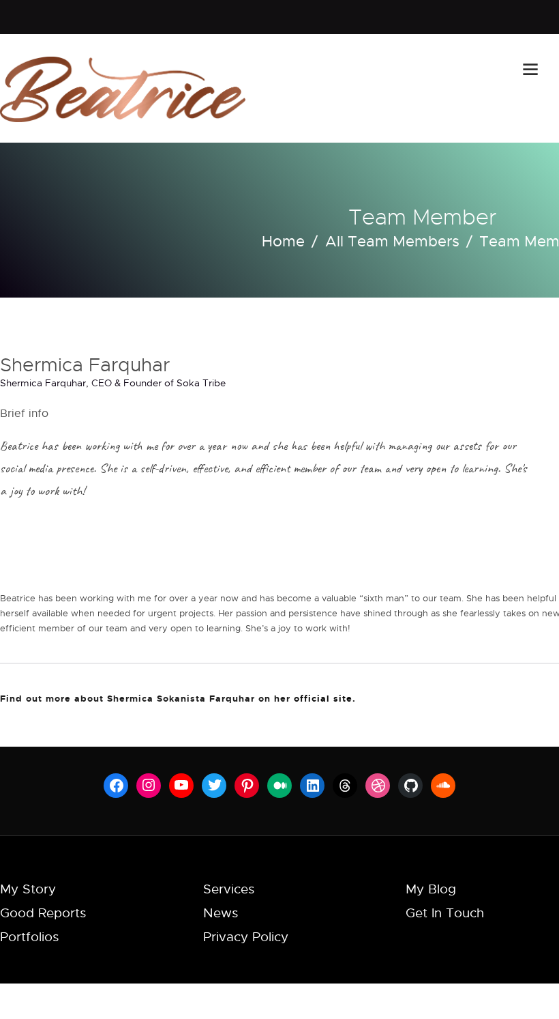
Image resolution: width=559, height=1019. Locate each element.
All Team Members (392, 241)
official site (323, 698)
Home (283, 241)
